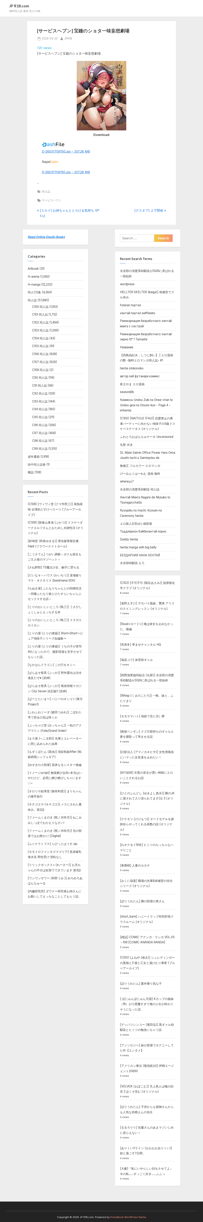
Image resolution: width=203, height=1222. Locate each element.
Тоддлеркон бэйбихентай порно (143, 531)
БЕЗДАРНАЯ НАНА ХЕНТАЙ (140, 555)
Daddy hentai (129, 539)
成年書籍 (34, 456)
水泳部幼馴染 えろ (132, 563)
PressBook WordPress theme (128, 1217)
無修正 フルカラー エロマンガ (140, 466)
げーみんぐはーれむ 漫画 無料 (140, 474)
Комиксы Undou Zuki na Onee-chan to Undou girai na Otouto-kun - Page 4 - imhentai (146, 405)
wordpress (127, 284)
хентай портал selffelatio (137, 313)
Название (126, 347)
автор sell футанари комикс (140, 376)
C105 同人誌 (40, 346)
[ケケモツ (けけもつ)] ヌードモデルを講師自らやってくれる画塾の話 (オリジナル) (147, 824)
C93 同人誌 (40, 401)
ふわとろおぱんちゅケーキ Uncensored (146, 437)
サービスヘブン (51, 200)
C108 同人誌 (40, 370)
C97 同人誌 (40, 433)
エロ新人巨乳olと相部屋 (136, 524)
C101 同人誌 (40, 314)
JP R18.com (19, 6)
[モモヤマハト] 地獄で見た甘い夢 (142, 716)
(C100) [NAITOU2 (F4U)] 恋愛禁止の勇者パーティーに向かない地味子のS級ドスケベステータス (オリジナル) (147, 423)
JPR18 (68, 38)
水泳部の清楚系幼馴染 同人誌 (139, 489)
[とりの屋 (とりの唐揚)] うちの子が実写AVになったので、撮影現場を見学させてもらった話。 (55, 651)
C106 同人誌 (40, 354)
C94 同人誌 (40, 409)
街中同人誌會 (37, 464)
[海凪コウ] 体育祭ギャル (136, 660)
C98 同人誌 (40, 441)
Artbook (33, 269)
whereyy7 (127, 481)
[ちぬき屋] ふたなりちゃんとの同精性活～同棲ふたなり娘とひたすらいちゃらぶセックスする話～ (54, 593)
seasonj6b (127, 392)
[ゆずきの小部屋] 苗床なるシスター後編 (54, 765)
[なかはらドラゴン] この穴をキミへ (52, 665)
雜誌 (31, 472)
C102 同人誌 (40, 322)
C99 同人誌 (40, 449)
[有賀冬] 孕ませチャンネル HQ (140, 644)
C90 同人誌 (40, 377)
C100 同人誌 (40, 307)
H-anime (33, 276)
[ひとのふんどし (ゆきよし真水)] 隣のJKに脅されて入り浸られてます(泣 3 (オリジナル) (147, 798)
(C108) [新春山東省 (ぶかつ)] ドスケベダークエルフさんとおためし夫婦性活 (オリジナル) (55, 528)
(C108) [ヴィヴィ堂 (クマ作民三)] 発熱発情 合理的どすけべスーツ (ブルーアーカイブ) (55, 509)
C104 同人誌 (40, 338)
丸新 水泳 (126, 445)
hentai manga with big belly (138, 547)
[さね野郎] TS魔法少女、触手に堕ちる (53, 567)
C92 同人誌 (40, 393)
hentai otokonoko (132, 368)
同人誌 (46, 191)
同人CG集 (34, 292)
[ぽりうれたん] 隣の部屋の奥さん (142, 901)
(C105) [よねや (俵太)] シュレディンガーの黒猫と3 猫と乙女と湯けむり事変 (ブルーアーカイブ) (147, 963)
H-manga (34, 284)
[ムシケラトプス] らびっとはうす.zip (52, 844)
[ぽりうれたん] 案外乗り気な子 (141, 983)
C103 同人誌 (40, 330)
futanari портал (130, 305)
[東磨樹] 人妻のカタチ (135, 865)
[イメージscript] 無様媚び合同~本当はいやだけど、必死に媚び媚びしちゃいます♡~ (55, 778)
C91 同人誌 (39, 385)
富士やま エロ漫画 (132, 384)
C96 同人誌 (40, 425)
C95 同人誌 (40, 417)
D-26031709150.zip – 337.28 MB (66, 151)
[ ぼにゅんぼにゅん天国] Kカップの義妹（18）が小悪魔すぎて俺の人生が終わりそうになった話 (147, 1004)
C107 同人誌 (40, 362)
